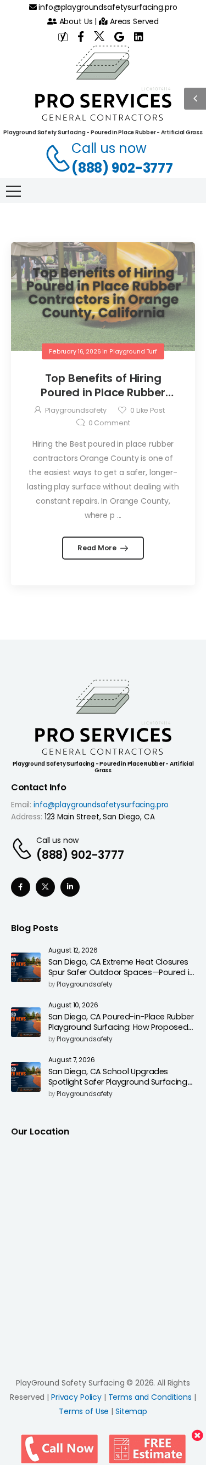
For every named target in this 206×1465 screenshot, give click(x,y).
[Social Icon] (20, 887)
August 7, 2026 (71, 1060)
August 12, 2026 (73, 951)
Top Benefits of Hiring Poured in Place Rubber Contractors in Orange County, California (103, 399)
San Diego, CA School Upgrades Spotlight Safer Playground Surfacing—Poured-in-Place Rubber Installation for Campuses (121, 1087)
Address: (26, 817)
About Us (75, 21)
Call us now (108, 148)
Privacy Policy (76, 1397)
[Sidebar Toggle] (195, 99)
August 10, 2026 (73, 1005)
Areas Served (133, 21)
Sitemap (131, 1411)
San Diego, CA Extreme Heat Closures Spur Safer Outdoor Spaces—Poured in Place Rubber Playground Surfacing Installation (121, 977)
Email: (21, 805)
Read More (97, 547)
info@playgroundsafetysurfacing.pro (106, 7)
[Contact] (52, 158)
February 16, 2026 (75, 351)
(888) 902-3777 (122, 168)
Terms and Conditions (150, 1397)
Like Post (147, 410)
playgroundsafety (76, 410)
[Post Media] (103, 296)
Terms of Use (84, 1411)
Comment (109, 422)
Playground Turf (133, 351)
